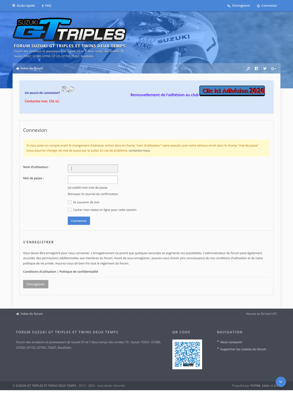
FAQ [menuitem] (47, 5)
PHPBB (255, 385)
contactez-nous (139, 150)
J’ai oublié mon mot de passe (87, 187)
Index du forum (32, 314)
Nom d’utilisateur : (36, 167)
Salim (266, 385)
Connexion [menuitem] (269, 5)
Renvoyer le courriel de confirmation (93, 194)
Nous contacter (231, 342)
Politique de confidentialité (78, 271)
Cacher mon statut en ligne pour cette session (104, 210)
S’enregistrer (36, 284)
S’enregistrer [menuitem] (240, 5)
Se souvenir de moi (86, 202)
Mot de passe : (33, 178)
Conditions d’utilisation (39, 271)
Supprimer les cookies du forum (243, 349)
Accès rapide (26, 5)
